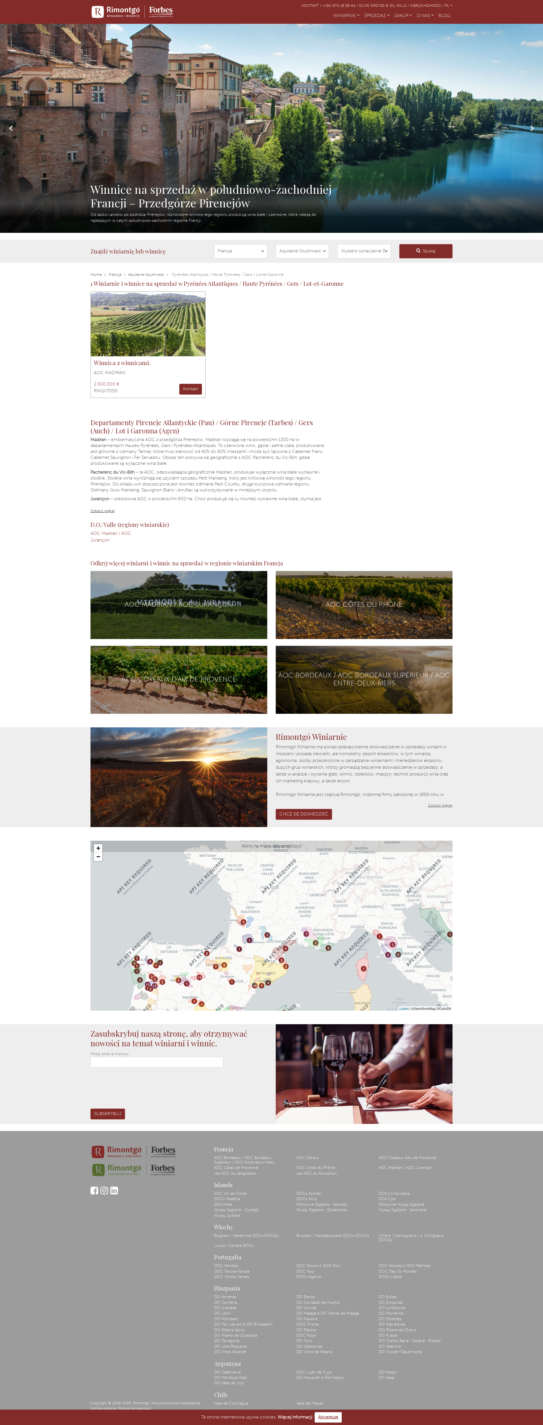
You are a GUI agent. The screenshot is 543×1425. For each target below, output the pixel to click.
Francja (115, 275)
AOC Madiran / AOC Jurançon (110, 537)
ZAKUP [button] (401, 16)
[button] (11, 128)
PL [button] (447, 6)
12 (148, 984)
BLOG (445, 16)
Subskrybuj (107, 1114)
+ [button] (98, 848)
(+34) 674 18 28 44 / (340, 6)
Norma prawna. (103, 1409)
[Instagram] (104, 1193)
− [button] (98, 856)
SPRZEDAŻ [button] (375, 16)
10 (255, 985)
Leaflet (404, 1008)
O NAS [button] (424, 16)
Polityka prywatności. (135, 1409)
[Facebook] (94, 1193)
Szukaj (429, 251)
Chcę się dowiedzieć (303, 814)
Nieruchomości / (427, 6)
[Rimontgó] (132, 11)
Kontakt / (312, 6)
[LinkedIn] (114, 1193)
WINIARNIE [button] (345, 16)
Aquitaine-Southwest (146, 275)
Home (96, 275)
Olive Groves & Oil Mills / (384, 6)
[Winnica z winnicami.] (148, 324)
